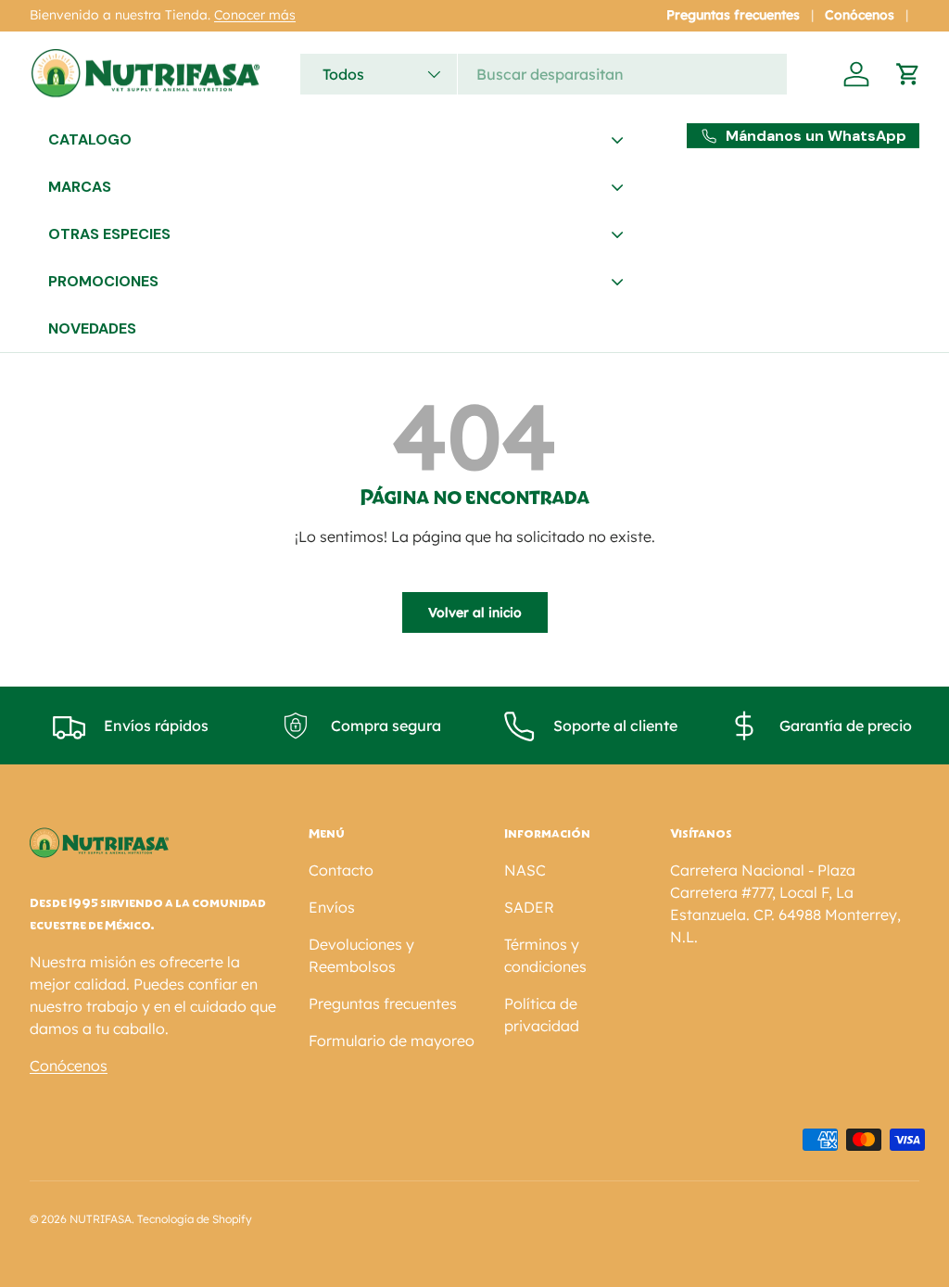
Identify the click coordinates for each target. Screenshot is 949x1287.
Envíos (332, 907)
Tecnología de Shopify (194, 1219)
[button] (908, 74)
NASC (525, 870)
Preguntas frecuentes (733, 14)
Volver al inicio (475, 612)
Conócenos (859, 14)
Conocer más (255, 14)
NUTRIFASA (101, 1219)
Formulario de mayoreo (391, 1040)
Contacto (341, 870)
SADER (529, 907)
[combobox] (543, 74)
